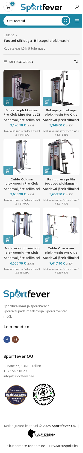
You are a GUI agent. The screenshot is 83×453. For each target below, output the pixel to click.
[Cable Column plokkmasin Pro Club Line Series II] (21, 157)
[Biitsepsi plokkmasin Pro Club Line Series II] (21, 88)
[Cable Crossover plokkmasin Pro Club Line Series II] (61, 226)
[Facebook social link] (6, 339)
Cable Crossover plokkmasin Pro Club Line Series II (61, 252)
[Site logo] (41, 6)
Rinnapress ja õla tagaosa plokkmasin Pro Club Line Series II (61, 183)
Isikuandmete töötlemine (25, 445)
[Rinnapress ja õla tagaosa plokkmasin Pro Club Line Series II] (61, 157)
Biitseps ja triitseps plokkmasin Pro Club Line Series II (61, 114)
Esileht (8, 35)
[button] (8, 101)
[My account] (77, 6)
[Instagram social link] (15, 339)
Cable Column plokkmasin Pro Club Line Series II (22, 183)
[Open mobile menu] (77, 20)
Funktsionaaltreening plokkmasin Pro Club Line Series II (22, 252)
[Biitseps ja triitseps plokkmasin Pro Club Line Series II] (61, 88)
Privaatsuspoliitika (63, 445)
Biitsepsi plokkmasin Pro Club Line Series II (22, 112)
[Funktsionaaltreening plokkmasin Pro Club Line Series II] (21, 226)
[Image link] (26, 293)
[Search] (65, 21)
